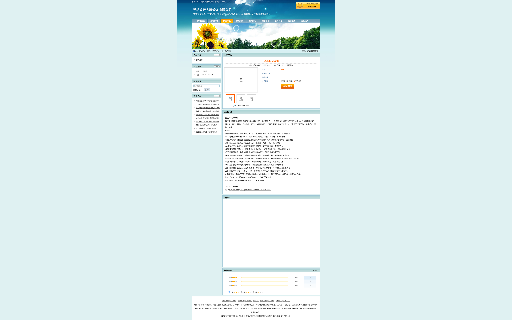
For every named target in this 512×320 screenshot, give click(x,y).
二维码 (223, 2)
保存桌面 (210, 2)
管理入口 (287, 316)
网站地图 (255, 316)
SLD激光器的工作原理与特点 (206, 132)
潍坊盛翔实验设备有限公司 (235, 316)
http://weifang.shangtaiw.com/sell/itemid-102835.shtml (250, 190)
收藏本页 (195, 2)
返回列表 (290, 65)
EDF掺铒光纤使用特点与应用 (206, 125)
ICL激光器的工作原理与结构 (206, 129)
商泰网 (269, 316)
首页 (208, 51)
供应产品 (214, 51)
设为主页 (203, 2)
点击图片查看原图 (242, 105)
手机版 (217, 2)
